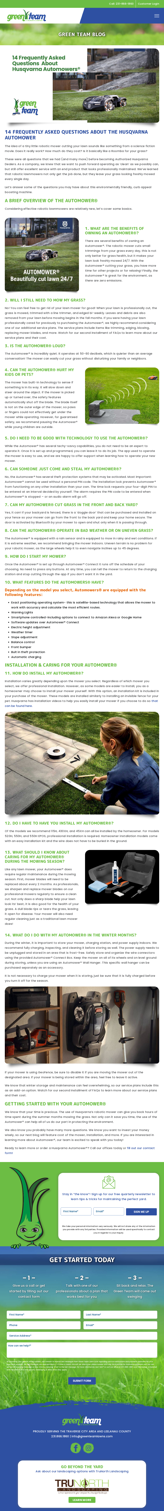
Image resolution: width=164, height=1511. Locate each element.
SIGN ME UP (141, 1211)
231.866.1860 (60, 1436)
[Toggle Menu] (157, 15)
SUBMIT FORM (82, 1380)
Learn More (82, 1500)
